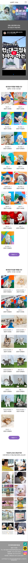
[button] (2, 12)
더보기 (13, 254)
